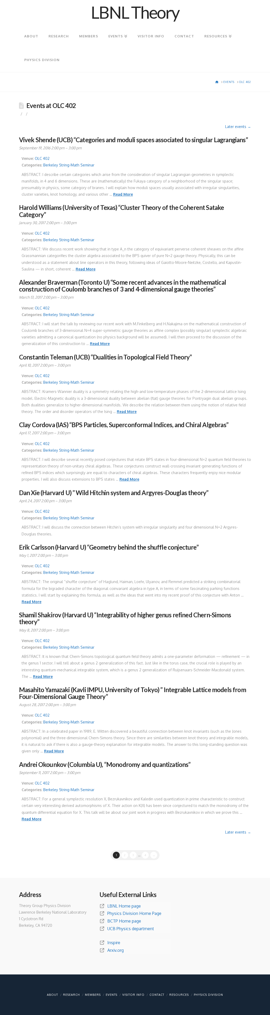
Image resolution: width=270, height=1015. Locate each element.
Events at (51, 105)
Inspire (113, 942)
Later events (238, 126)
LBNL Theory (135, 12)
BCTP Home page (124, 921)
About (52, 995)
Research (71, 995)
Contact (157, 995)
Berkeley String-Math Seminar (68, 165)
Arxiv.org (115, 950)
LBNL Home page (124, 906)
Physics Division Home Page (134, 913)
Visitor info (133, 995)
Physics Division (208, 995)
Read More (123, 194)
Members (93, 995)
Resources (179, 995)
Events (111, 995)
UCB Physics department (130, 928)
